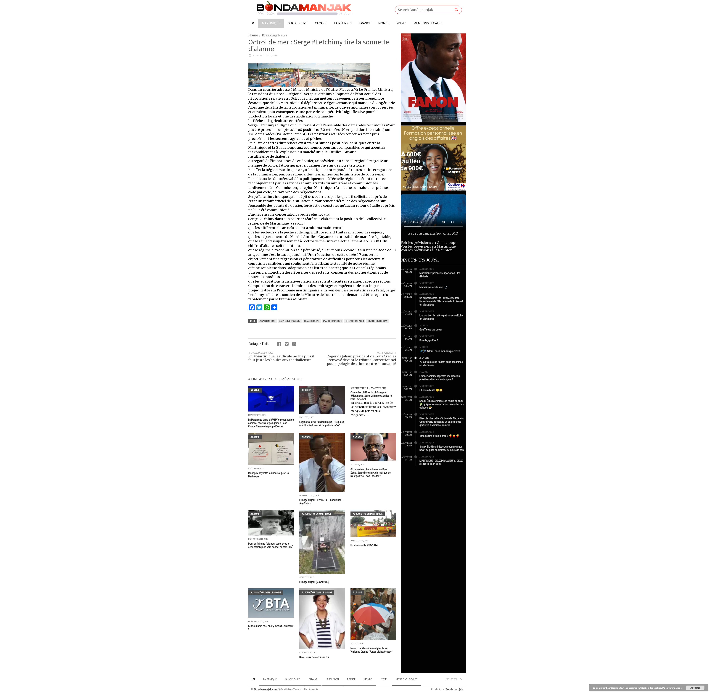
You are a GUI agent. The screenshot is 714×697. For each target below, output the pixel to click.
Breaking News (274, 35)
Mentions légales (428, 23)
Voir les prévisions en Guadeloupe (429, 243)
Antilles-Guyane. (289, 321)
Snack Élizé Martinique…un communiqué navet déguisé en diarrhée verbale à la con (441, 448)
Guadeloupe (298, 23)
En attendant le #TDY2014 (363, 545)
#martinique (267, 321)
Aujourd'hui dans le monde (265, 592)
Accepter (695, 687)
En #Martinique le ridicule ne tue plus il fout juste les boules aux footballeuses (281, 358)
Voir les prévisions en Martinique (428, 246)
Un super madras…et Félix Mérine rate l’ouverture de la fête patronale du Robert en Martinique (441, 301)
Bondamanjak (454, 689)
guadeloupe (311, 321)
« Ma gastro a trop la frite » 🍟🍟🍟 (439, 436)
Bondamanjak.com (266, 689)
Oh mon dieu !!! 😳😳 (431, 390)
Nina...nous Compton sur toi (314, 657)
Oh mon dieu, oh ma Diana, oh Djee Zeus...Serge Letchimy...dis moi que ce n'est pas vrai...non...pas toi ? (370, 472)
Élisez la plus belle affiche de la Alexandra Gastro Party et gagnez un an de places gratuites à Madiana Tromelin (441, 422)
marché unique (332, 321)
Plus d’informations (672, 687)
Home (253, 35)
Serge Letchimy (377, 321)
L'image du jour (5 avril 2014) (314, 581)
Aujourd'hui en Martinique (368, 388)
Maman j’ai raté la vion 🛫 (433, 287)
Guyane (321, 23)
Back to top (452, 679)
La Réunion (343, 23)
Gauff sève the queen (430, 329)
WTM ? (401, 23)
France (365, 23)
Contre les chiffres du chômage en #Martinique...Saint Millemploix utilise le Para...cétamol (371, 396)
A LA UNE (254, 390)
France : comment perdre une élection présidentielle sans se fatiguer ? (439, 377)
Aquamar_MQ (447, 233)
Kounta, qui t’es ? (428, 340)
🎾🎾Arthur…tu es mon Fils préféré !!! (439, 351)
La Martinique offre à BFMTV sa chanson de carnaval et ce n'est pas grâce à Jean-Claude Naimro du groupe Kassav (271, 423)
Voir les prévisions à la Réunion (427, 250)
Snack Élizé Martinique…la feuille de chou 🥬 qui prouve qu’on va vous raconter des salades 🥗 (441, 404)
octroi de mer (355, 321)
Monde (383, 23)
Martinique (271, 23)
